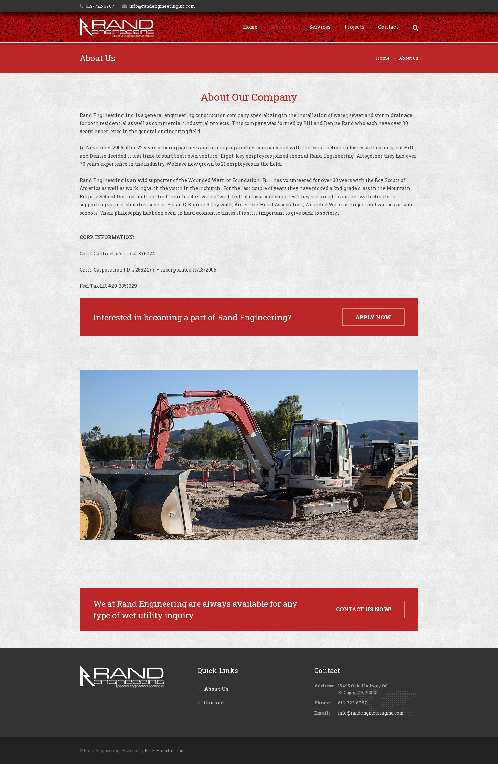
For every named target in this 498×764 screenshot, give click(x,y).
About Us (216, 688)
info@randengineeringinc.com (162, 6)
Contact (214, 702)
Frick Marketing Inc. (164, 750)
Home (383, 58)
